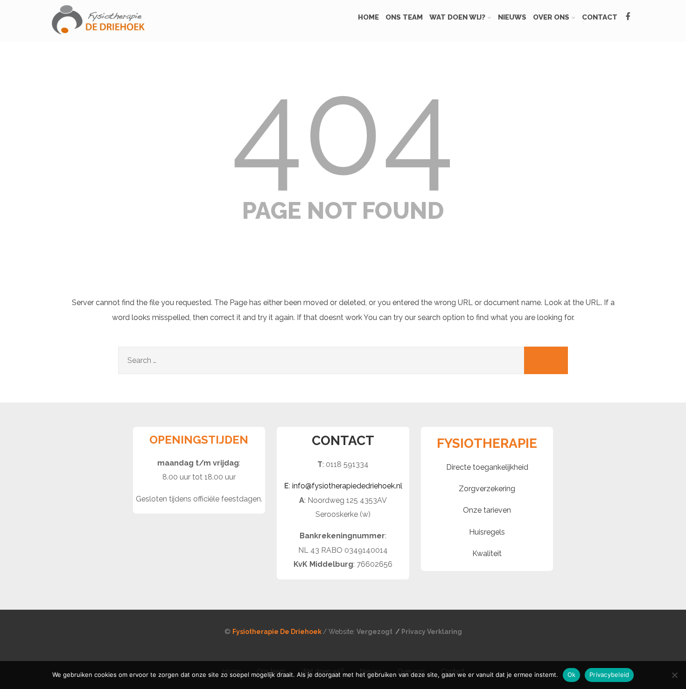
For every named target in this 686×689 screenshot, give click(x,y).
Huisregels (487, 532)
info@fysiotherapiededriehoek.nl (347, 485)
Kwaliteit (487, 553)
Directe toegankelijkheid (487, 467)
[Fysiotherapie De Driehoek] (98, 37)
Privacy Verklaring (431, 631)
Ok (571, 674)
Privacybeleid (609, 674)
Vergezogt (375, 631)
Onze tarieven (487, 510)
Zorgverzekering (487, 488)
